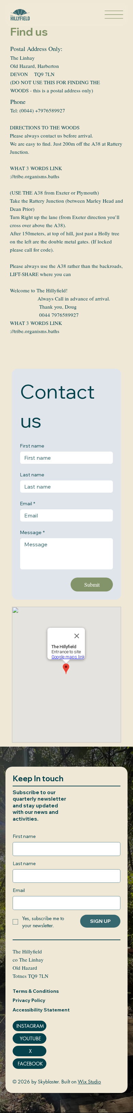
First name (32, 446)
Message (32, 532)
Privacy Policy (29, 1000)
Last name (32, 475)
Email (27, 504)
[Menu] (114, 15)
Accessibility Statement (41, 1010)
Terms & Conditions (36, 991)
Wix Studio (89, 1081)
